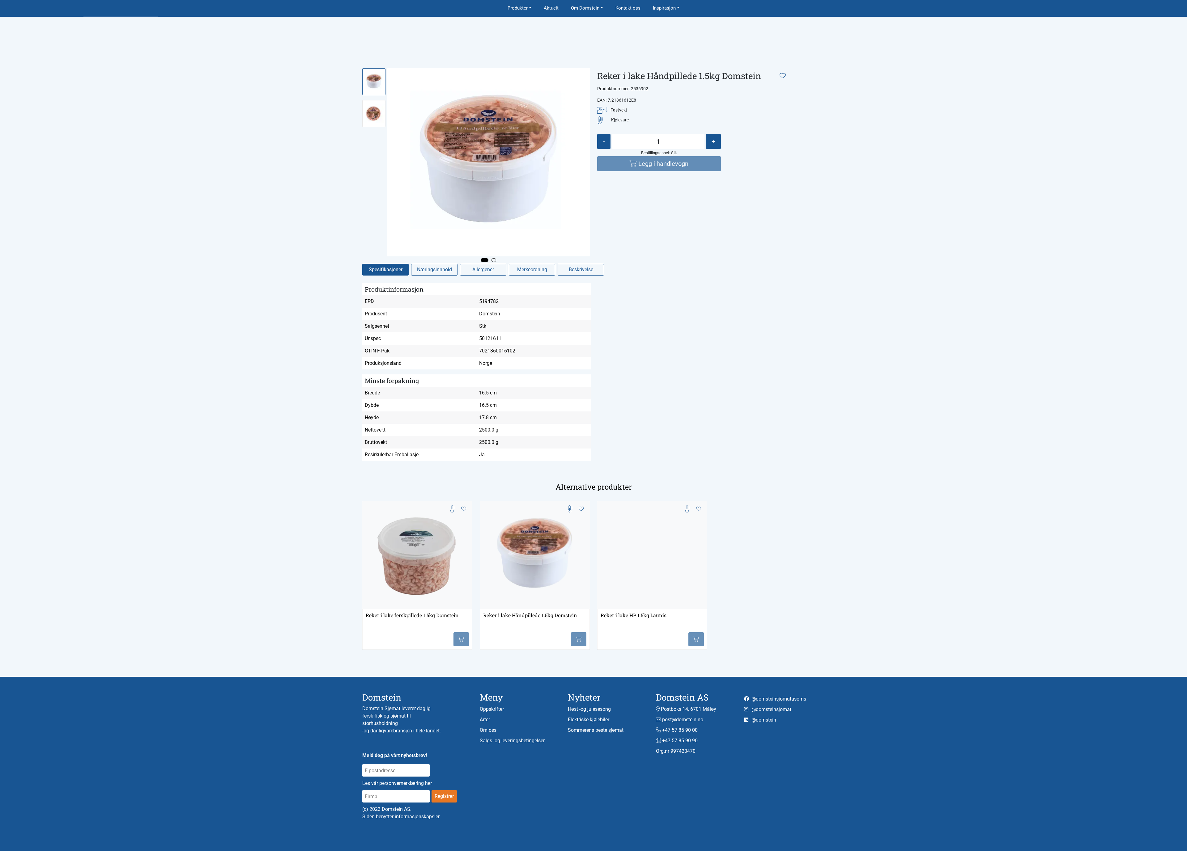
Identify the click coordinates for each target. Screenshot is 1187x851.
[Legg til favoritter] (782, 76)
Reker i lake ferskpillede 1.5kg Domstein (412, 615)
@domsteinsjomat (770, 709)
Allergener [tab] (483, 269)
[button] (484, 260)
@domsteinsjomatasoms (778, 699)
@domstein (763, 720)
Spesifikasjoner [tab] (385, 269)
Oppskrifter (492, 709)
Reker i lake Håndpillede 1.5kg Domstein (530, 615)
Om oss (488, 730)
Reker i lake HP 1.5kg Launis (633, 615)
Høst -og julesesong (589, 709)
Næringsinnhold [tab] (434, 269)
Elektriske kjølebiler (588, 720)
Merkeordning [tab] (532, 269)
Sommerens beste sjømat (595, 730)
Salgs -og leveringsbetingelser (512, 741)
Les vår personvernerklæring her (397, 783)
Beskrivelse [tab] (581, 269)
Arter (485, 720)
